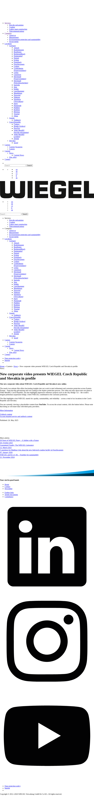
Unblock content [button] (6, 414)
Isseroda (17, 85)
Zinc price (13, 157)
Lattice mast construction (18, 29)
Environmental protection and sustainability (24, 39)
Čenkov (16, 124)
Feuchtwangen (19, 64)
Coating (12, 27)
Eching (16, 60)
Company (8, 33)
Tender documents (11, 495)
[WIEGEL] (8, 17)
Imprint (7, 360)
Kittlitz (16, 89)
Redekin (17, 110)
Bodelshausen (19, 50)
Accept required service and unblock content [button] (16, 416)
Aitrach (16, 48)
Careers (7, 145)
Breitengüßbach (19, 54)
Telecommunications (16, 31)
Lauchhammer (19, 91)
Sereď (16, 143)
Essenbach (17, 62)
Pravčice (17, 128)
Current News (19, 155)
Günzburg (17, 75)
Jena (15, 87)
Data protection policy (13, 358)
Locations (8, 44)
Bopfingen (17, 52)
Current (7, 151)
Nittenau (17, 97)
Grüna (16, 73)
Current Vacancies (15, 147)
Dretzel (16, 58)
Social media (13, 42)
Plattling (17, 108)
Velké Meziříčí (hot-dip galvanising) (21, 131)
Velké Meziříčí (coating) (19, 136)
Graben (16, 66)
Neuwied (17, 95)
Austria (11, 118)
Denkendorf (18, 56)
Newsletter (8, 489)
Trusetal (16, 114)
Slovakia (12, 141)
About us (12, 35)
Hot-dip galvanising (16, 25)
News (11, 153)
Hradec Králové (19, 126)
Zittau (16, 116)
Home (2, 366)
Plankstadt (17, 106)
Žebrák (16, 139)
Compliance (9, 497)
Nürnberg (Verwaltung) (18, 100)
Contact (7, 159)
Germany (12, 46)
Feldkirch (17, 120)
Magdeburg (18, 93)
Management (14, 37)
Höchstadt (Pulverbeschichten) (21, 82)
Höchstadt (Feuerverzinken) (20, 78)
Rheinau (17, 112)
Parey (16, 104)
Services (8, 23)
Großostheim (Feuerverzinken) (20, 69)
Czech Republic (15, 122)
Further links (9, 493)
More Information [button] (6, 410)
